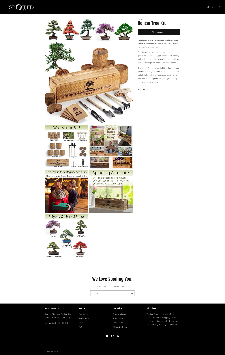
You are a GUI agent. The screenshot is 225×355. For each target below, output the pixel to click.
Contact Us (49, 323)
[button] (5, 7)
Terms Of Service (119, 323)
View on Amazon (159, 32)
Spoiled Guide (84, 318)
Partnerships (83, 314)
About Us (82, 323)
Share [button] (143, 89)
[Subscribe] (132, 293)
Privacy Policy (118, 318)
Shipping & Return (119, 314)
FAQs (81, 327)
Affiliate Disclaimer (120, 327)
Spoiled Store (54, 351)
